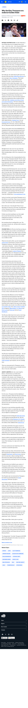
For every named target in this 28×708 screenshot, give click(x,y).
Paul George (5, 310)
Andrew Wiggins (17, 251)
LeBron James (16, 306)
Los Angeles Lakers (6, 306)
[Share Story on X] (5, 20)
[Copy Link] (17, 20)
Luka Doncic (10, 454)
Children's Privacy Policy (19, 642)
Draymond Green (6, 122)
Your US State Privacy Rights (6, 643)
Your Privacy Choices (10, 642)
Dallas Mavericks (21, 415)
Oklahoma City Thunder (19, 419)
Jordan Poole (5, 242)
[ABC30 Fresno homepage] (5, 2)
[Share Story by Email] (14, 20)
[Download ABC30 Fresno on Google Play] (11, 638)
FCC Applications (13, 645)
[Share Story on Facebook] (2, 20)
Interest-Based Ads (21, 643)
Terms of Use (14, 643)
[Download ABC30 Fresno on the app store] (4, 638)
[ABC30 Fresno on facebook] (2, 634)
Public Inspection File (5, 645)
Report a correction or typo (7, 542)
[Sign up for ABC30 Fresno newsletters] (12, 634)
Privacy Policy (3, 642)
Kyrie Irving (18, 454)
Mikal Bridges (12, 308)
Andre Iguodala (5, 360)
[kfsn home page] (3, 615)
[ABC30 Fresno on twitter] (5, 634)
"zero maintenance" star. (19, 194)
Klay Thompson (14, 78)
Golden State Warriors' (18, 76)
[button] (1, 1)
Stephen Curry (15, 120)
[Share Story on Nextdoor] (11, 20)
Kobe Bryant (21, 422)
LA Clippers (19, 308)
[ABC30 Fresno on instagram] (8, 634)
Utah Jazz (12, 310)
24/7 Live (10, 1)
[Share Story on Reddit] (8, 20)
